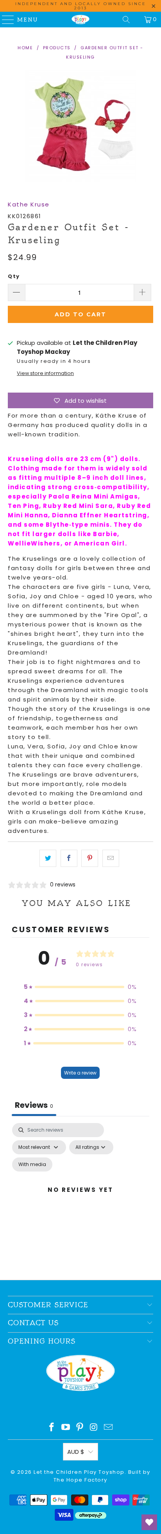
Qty (14, 276)
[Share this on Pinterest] (89, 858)
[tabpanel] (80, 1199)
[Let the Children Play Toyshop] (80, 19)
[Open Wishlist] (149, 1522)
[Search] (126, 19)
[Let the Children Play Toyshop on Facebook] (52, 1428)
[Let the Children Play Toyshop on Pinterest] (80, 1428)
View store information (45, 373)
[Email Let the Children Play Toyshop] (108, 1428)
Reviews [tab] (34, 1105)
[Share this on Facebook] (69, 858)
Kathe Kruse (29, 204)
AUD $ (75, 1452)
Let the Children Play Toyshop (79, 1472)
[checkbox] (32, 1164)
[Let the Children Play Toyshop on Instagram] (94, 1428)
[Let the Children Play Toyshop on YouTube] (66, 1428)
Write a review (80, 1072)
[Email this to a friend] (110, 858)
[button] (80, 987)
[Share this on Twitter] (47, 858)
